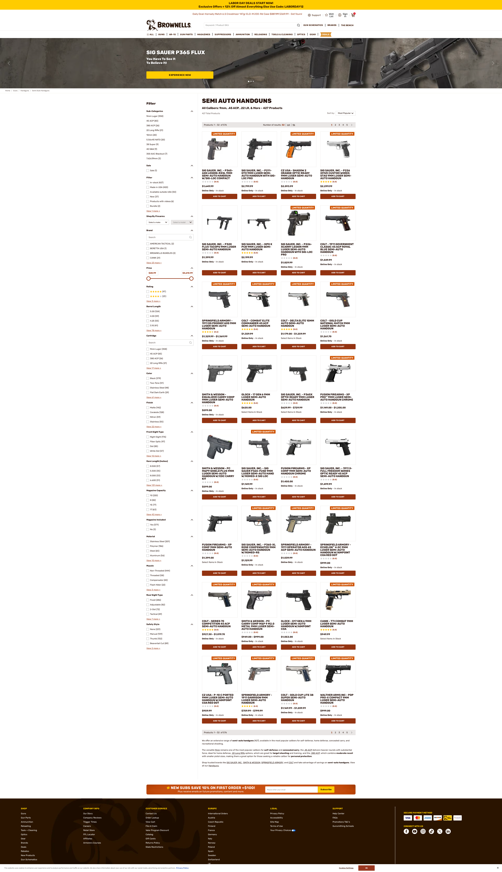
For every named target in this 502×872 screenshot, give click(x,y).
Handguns (25, 91)
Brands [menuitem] (332, 25)
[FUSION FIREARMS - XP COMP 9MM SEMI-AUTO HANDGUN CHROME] (298, 447)
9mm (217, 750)
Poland (211, 847)
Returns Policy (153, 843)
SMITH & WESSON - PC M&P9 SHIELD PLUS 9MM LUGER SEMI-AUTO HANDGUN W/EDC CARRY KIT (218, 473)
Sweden (212, 855)
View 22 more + (153, 426)
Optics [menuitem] (301, 34)
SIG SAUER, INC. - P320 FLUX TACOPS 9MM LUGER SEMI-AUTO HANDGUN (219, 247)
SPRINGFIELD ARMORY (272, 762)
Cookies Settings (346, 868)
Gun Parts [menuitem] (186, 34)
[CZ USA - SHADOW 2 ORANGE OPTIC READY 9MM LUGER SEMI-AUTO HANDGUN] (298, 149)
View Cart (150, 822)
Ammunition (27, 822)
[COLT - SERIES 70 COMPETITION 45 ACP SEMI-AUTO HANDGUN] (220, 600)
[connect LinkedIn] (448, 831)
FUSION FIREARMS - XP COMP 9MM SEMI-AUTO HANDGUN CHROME (296, 471)
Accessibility (276, 817)
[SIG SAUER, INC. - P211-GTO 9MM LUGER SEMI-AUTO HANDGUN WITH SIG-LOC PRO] (259, 149)
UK (209, 863)
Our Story (88, 813)
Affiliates (87, 838)
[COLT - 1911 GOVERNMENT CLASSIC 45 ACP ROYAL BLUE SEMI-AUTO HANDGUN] (338, 223)
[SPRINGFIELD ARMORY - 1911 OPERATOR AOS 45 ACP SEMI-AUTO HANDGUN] (298, 523)
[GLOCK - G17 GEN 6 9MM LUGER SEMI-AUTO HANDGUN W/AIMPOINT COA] (298, 600)
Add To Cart (219, 196)
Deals (23, 847)
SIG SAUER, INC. (234, 762)
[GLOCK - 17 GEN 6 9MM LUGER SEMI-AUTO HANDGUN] (259, 373)
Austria (211, 817)
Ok (366, 868)
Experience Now (180, 75)
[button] (343, 15)
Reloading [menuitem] (260, 34)
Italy (210, 838)
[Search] (298, 25)
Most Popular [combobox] (344, 113)
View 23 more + (154, 263)
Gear (23, 838)
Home (7, 91)
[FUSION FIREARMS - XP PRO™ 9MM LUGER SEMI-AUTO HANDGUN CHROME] (338, 373)
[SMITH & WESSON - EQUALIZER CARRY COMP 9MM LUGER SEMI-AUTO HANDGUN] (220, 373)
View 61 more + (153, 397)
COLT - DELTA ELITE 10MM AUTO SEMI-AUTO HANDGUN (297, 323)
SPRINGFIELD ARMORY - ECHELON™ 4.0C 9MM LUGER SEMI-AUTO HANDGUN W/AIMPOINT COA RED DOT (335, 549)
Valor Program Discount (157, 830)
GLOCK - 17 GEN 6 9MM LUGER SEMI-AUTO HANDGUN (255, 397)
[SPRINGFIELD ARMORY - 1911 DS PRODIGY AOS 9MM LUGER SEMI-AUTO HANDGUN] (220, 299)
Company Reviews (92, 817)
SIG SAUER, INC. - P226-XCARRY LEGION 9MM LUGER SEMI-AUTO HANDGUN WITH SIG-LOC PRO (297, 249)
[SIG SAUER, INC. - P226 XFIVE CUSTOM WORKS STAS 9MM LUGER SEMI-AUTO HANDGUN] (338, 149)
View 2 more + (153, 648)
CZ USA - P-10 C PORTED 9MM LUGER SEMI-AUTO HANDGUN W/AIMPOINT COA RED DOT (217, 699)
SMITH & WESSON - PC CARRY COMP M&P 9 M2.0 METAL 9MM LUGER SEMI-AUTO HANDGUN (258, 625)
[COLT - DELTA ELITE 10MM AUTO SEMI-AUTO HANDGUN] (298, 299)
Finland (211, 826)
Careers (87, 826)
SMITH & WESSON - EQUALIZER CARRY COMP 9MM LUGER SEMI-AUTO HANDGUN (218, 398)
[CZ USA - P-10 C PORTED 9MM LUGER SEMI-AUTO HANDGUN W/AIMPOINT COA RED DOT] (220, 674)
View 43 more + (154, 514)
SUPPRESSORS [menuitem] (223, 34)
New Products (28, 855)
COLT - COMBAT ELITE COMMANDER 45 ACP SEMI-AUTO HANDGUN (255, 323)
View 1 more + (153, 211)
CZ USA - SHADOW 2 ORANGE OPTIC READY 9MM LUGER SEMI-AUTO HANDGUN (296, 174)
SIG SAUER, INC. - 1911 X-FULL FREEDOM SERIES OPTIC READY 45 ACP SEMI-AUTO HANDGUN (336, 472)
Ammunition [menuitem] (243, 34)
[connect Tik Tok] (431, 831)
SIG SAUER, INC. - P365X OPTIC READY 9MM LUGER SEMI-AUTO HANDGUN (297, 397)
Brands (24, 843)
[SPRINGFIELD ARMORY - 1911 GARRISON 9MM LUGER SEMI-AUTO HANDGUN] (259, 674)
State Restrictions (154, 847)
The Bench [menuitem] (347, 25)
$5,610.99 (187, 273)
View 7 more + (153, 619)
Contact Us (151, 813)
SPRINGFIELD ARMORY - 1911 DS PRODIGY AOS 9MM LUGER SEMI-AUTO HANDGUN (219, 324)
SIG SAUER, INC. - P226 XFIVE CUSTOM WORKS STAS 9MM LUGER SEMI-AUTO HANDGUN (335, 174)
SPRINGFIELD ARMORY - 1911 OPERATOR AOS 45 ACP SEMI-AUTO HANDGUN (298, 547)
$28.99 (152, 273)
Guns (15, 91)
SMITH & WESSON (251, 762)
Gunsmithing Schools (343, 826)
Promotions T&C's (341, 822)
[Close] (498, 868)
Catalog (149, 834)
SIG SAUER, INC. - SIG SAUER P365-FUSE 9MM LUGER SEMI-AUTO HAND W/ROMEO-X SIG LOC (257, 472)
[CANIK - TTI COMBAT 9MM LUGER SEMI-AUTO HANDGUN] (338, 600)
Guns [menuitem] (161, 34)
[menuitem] (151, 34)
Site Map (274, 822)
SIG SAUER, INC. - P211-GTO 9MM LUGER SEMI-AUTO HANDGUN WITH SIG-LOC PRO (258, 174)
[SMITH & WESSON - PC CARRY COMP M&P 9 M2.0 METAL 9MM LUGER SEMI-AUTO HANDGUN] (259, 600)
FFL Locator (89, 834)
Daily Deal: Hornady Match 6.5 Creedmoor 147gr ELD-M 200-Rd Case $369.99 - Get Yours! (248, 14)
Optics (24, 834)
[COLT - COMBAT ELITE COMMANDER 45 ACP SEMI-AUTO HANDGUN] (259, 299)
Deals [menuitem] (326, 34)
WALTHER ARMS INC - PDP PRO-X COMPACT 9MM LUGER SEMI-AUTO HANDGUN (336, 699)
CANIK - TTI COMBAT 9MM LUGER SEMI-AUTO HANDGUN (336, 624)
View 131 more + (154, 485)
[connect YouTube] (414, 831)
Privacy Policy (277, 813)
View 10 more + (153, 560)
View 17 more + (153, 368)
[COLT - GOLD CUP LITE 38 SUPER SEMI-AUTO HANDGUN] (298, 674)
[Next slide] (493, 63)
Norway (212, 843)
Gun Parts (26, 817)
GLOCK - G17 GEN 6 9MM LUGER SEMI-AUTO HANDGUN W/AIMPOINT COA (296, 625)
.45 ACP (308, 750)
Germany (212, 834)
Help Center (338, 813)
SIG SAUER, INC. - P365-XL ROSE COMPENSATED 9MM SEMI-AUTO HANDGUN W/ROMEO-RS (258, 548)
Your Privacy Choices (281, 830)
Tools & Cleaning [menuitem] (282, 34)
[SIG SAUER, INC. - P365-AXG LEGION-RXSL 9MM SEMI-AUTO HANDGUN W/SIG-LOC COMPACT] (220, 149)
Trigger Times (90, 822)
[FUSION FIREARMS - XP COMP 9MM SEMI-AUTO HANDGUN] (220, 523)
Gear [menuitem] (313, 34)
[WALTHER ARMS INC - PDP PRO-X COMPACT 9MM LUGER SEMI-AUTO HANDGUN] (338, 674)
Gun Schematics (29, 859)
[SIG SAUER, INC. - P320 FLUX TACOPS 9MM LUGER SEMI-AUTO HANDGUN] (220, 223)
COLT (291, 762)
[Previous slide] (9, 63)
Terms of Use (276, 826)
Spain (211, 851)
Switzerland (214, 859)
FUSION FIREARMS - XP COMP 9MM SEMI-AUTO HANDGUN (217, 547)
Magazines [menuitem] (203, 34)
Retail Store (89, 830)
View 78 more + (153, 330)
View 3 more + (153, 301)
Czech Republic (215, 822)
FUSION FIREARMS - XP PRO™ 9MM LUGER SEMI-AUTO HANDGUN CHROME (336, 397)
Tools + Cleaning (29, 830)
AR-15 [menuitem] (172, 34)
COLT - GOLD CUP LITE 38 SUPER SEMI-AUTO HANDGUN (297, 697)
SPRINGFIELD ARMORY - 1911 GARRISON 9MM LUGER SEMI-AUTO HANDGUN (256, 699)
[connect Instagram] (423, 831)
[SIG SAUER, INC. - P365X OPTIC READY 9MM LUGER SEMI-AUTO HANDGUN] (298, 373)
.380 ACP (315, 753)
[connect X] (439, 831)
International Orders (218, 813)
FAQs (335, 817)
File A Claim (151, 826)
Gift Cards (151, 838)
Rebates (25, 851)
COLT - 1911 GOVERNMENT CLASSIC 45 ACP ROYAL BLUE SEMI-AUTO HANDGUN (337, 248)
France (211, 830)
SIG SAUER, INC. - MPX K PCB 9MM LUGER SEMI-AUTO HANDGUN (256, 247)
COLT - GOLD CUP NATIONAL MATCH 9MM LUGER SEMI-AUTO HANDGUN (335, 324)
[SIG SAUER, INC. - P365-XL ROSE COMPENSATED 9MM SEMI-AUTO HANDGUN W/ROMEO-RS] (259, 523)
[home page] (169, 25)
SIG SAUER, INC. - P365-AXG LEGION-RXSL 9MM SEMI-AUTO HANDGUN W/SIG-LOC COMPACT (217, 174)
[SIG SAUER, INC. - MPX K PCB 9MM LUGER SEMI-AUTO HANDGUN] (259, 223)
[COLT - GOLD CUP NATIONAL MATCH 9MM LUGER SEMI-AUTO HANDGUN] (338, 299)
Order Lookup (152, 817)
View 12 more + (153, 456)
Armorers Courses (92, 843)
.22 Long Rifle (238, 753)
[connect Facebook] (406, 831)
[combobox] (157, 222)
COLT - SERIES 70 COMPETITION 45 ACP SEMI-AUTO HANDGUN (216, 624)
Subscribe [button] (326, 789)
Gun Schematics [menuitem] (313, 25)
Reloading (26, 826)
